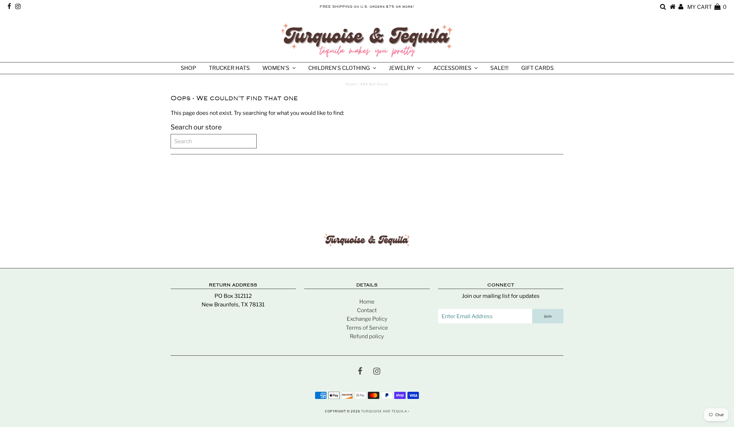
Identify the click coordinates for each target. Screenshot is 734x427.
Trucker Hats (229, 68)
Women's (275, 68)
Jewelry (401, 68)
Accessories (452, 68)
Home (350, 84)
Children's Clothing (339, 68)
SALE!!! (499, 68)
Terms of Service (367, 327)
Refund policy (367, 336)
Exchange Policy (367, 319)
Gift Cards (537, 68)
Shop (188, 68)
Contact (367, 310)
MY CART (707, 7)
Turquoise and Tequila (384, 411)
